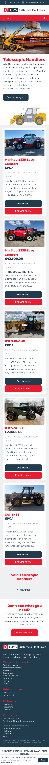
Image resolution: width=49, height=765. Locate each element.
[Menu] (3, 18)
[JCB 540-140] (24, 352)
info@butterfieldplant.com (21, 721)
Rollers (6, 681)
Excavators (8, 673)
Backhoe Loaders (11, 665)
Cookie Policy (9, 692)
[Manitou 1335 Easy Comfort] (24, 172)
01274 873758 (13, 718)
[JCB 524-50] (24, 438)
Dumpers (7, 678)
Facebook (7, 704)
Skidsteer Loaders (11, 676)
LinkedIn (7, 709)
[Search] (45, 18)
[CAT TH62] (24, 525)
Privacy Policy (9, 695)
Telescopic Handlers (12, 668)
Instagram (8, 707)
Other (5, 683)
